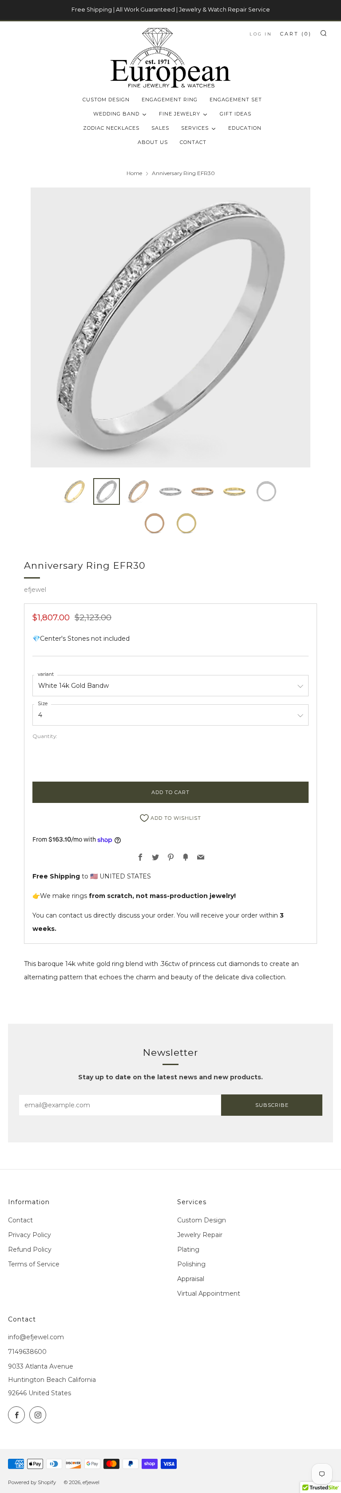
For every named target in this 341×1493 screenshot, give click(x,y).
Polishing (191, 1264)
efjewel (35, 590)
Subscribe (272, 1105)
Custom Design (201, 1220)
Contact (20, 1220)
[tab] (74, 491)
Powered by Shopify (32, 1482)
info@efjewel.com (36, 1337)
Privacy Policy (29, 1235)
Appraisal (190, 1279)
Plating (188, 1249)
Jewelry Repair (199, 1235)
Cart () (296, 34)
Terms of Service (33, 1264)
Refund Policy (30, 1249)
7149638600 (27, 1352)
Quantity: (44, 736)
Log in (261, 34)
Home (134, 173)
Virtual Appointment (208, 1293)
